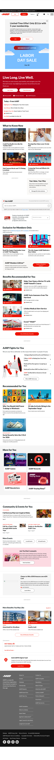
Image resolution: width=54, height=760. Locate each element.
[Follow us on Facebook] (4, 742)
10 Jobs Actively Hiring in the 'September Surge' (39, 407)
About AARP (8, 95)
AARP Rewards (32, 95)
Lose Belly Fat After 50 (12, 116)
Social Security (7, 432)
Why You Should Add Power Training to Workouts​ (13, 407)
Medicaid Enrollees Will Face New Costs (35, 369)
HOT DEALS (8, 644)
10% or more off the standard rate (11, 629)
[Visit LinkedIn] (17, 742)
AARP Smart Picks (23, 692)
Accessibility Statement (34, 733)
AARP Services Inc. (40, 703)
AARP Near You (23, 696)
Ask (48, 205)
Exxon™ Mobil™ (30, 322)
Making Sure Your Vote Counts (16, 104)
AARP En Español (40, 678)
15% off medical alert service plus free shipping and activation (36, 312)
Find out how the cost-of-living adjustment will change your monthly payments (14, 440)
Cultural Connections (34, 524)
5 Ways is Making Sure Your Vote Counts (35, 359)
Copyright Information (26, 735)
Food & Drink (6, 510)
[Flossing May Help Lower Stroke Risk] (39, 135)
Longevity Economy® (24, 723)
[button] (52, 10)
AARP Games (10, 469)
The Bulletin (26, 230)
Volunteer (21, 682)
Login (38, 13)
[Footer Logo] (10, 676)
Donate (21, 678)
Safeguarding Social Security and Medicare (36, 355)
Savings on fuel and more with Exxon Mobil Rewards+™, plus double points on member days (37, 325)
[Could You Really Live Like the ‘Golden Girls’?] (14, 135)
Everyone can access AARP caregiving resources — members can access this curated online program (36, 286)
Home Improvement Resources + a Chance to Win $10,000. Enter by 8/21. (18, 10)
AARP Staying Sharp (37, 489)
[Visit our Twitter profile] (8, 742)
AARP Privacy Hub (12, 733)
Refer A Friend (39, 685)
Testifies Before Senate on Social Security (35, 374)
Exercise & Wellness (7, 524)
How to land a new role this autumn (36, 411)
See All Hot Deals (8, 650)
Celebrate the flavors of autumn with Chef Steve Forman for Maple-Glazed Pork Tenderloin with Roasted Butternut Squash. (18, 516)
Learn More (27, 590)
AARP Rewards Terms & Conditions (11, 735)
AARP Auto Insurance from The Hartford (36, 296)
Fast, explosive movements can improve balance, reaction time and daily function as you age (14, 412)
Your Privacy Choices (15, 738)
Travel (4, 625)
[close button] (47, 21)
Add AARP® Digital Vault (19, 658)
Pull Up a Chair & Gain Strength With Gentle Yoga (10, 528)
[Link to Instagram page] (13, 742)
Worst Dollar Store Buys (14, 108)
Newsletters (38, 682)
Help (44, 14)
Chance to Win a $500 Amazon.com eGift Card (34, 577)
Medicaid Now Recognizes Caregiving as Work (35, 365)
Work (29, 404)
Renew (27, 39)
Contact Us (38, 675)
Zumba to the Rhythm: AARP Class (35, 527)
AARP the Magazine (16, 230)
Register (33, 14)
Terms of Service (23, 733)
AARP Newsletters (12, 488)
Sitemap (5, 733)
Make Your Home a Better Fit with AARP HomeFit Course (37, 282)
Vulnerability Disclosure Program (42, 735)
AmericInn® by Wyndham (11, 627)
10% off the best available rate (35, 629)
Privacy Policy (25, 209)
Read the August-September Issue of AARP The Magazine (14, 251)
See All (48, 608)
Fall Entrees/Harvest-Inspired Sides (16, 513)
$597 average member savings (31, 300)
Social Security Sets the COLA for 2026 (14, 436)
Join (15, 39)
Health (4, 404)
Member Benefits (19, 95)
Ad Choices (5, 738)
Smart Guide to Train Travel (16, 111)
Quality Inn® (32, 627)
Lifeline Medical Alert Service (35, 309)
